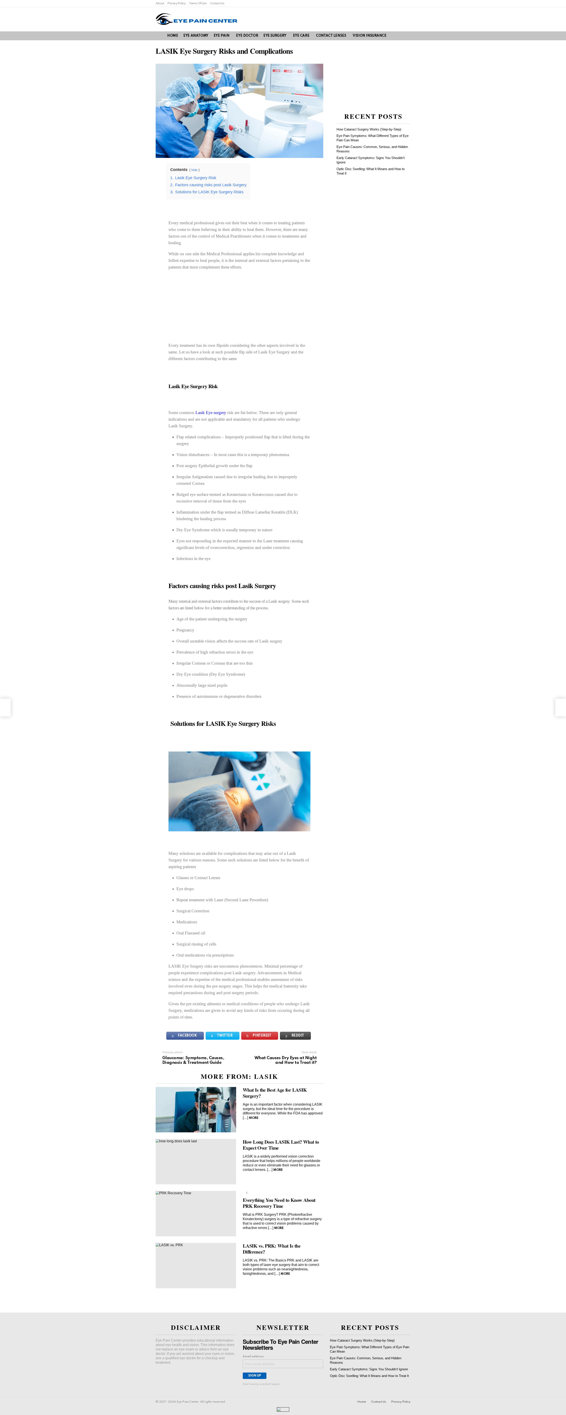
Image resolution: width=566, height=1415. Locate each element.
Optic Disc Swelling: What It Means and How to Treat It (369, 1376)
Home (172, 36)
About (160, 3)
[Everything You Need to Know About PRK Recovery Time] (196, 1213)
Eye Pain (221, 36)
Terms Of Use (198, 3)
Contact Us (217, 3)
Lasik (266, 1076)
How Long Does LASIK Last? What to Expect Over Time (281, 1144)
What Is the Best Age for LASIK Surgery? (275, 1092)
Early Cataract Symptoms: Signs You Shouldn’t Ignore (369, 1369)
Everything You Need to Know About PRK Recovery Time (279, 1203)
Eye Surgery (274, 36)
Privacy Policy (176, 3)
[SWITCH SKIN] (407, 35)
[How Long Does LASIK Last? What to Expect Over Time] (196, 1161)
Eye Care (301, 36)
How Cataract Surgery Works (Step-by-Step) (369, 129)
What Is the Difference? (271, 1248)
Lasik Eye (203, 412)
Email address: (253, 1356)
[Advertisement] (239, 306)
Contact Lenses (331, 36)
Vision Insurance (369, 36)
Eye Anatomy (195, 36)
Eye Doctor (247, 36)
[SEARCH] (400, 35)
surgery (219, 412)
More (253, 1118)
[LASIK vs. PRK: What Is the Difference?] (196, 1265)
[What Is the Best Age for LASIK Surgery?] (196, 1109)
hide (194, 170)
